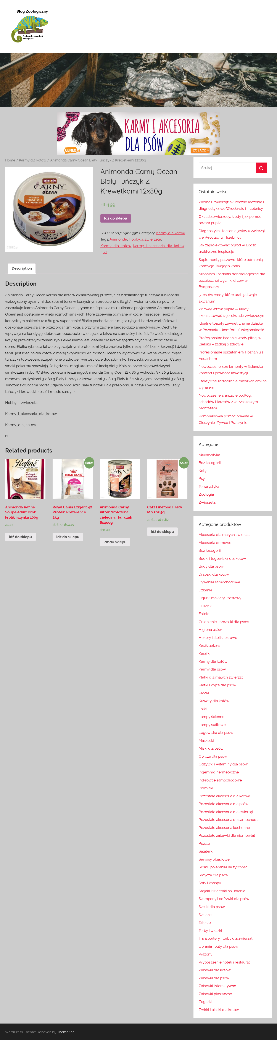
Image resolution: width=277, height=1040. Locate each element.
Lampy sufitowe (212, 725)
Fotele (204, 614)
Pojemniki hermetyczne (219, 772)
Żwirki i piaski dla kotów (219, 1009)
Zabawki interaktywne (217, 986)
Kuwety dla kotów (214, 701)
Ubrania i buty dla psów (218, 946)
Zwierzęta (207, 502)
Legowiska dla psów (216, 732)
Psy (202, 478)
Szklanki (206, 915)
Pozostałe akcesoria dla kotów (224, 796)
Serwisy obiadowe (214, 859)
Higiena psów (210, 629)
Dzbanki (205, 590)
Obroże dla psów (213, 756)
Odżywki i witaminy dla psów (223, 764)
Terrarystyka (209, 486)
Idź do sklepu (115, 218)
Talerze (205, 922)
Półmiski (206, 788)
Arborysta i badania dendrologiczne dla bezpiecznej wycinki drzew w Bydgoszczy (232, 280)
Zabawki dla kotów (215, 970)
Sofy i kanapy (210, 883)
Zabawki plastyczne (215, 994)
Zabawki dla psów (214, 978)
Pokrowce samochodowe (220, 780)
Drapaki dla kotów (214, 574)
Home (10, 160)
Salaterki (206, 851)
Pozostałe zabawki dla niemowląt (227, 835)
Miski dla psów (211, 748)
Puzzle (204, 843)
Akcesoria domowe (215, 542)
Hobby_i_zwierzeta (145, 239)
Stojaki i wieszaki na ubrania (222, 891)
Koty (202, 471)
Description (22, 268)
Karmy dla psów (212, 669)
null (103, 252)
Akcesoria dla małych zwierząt (224, 534)
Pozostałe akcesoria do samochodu (229, 819)
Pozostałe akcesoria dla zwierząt (226, 812)
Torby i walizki (210, 930)
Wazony (205, 954)
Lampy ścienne (211, 716)
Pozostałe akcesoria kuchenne (224, 827)
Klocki (204, 693)
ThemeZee (65, 1032)
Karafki (204, 653)
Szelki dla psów (212, 907)
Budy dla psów (211, 566)
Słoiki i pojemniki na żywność (223, 867)
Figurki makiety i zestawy (220, 598)
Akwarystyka (209, 455)
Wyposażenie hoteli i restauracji (225, 962)
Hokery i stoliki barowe (218, 637)
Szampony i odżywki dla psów (224, 899)
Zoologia (206, 494)
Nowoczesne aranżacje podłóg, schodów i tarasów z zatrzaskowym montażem (228, 401)
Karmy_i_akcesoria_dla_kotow (158, 246)
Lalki (203, 709)
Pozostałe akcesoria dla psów (223, 804)
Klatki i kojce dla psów (217, 685)
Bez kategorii (210, 463)
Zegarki (205, 1001)
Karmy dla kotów (32, 160)
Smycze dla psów (213, 875)
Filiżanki (205, 606)
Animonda (118, 239)
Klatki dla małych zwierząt (221, 677)
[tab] (22, 268)
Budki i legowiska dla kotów (222, 558)
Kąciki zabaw (209, 645)
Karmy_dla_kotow (115, 246)
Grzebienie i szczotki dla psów (224, 622)
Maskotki (206, 740)
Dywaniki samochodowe (219, 582)
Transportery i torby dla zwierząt (226, 938)
